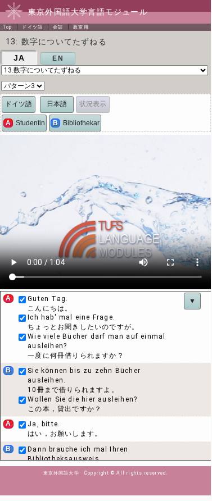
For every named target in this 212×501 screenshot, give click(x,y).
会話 (58, 27)
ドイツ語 (32, 27)
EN (57, 58)
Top (7, 27)
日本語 (57, 104)
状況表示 (92, 104)
